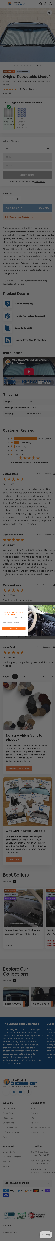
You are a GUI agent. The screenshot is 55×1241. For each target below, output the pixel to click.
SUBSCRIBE (14, 628)
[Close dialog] (53, 607)
